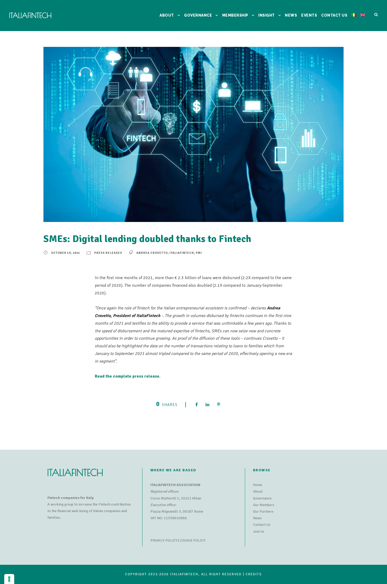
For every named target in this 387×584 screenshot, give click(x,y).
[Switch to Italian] (353, 21)
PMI (199, 253)
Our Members (263, 505)
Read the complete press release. (128, 376)
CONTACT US (334, 15)
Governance (262, 498)
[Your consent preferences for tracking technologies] (9, 579)
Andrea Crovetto (152, 253)
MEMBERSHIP (235, 15)
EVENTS (309, 15)
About (257, 491)
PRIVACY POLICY (163, 540)
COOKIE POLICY (192, 540)
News (257, 518)
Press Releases (108, 253)
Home (257, 485)
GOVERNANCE (198, 15)
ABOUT (167, 15)
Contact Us (261, 524)
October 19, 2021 (65, 253)
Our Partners (263, 511)
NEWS (291, 15)
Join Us (258, 531)
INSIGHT (266, 15)
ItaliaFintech (182, 253)
